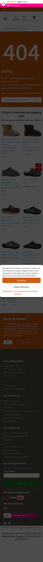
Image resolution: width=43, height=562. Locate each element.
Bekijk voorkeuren (21, 287)
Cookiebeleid (7, 291)
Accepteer (21, 280)
